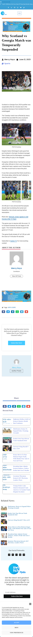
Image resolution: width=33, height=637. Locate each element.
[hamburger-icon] (19, 13)
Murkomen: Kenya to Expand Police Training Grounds (20, 431)
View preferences (16, 633)
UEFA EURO (12, 307)
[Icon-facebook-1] (9, 555)
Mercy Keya (16, 268)
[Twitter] (12, 7)
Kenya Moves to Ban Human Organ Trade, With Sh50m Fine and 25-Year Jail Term (19, 528)
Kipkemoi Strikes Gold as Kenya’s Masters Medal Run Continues (21, 421)
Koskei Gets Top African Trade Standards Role (17, 514)
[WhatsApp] (18, 7)
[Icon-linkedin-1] (20, 555)
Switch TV (13, 241)
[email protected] (6, 2)
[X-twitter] (13, 555)
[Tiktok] (24, 7)
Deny (16, 627)
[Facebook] (9, 7)
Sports (7, 63)
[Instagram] (15, 7)
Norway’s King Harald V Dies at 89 (19, 520)
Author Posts (16, 371)
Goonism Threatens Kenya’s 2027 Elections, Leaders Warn (20, 478)
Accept (16, 622)
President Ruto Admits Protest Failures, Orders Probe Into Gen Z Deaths (21, 468)
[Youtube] (21, 7)
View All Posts (16, 276)
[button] (30, 604)
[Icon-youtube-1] (16, 555)
